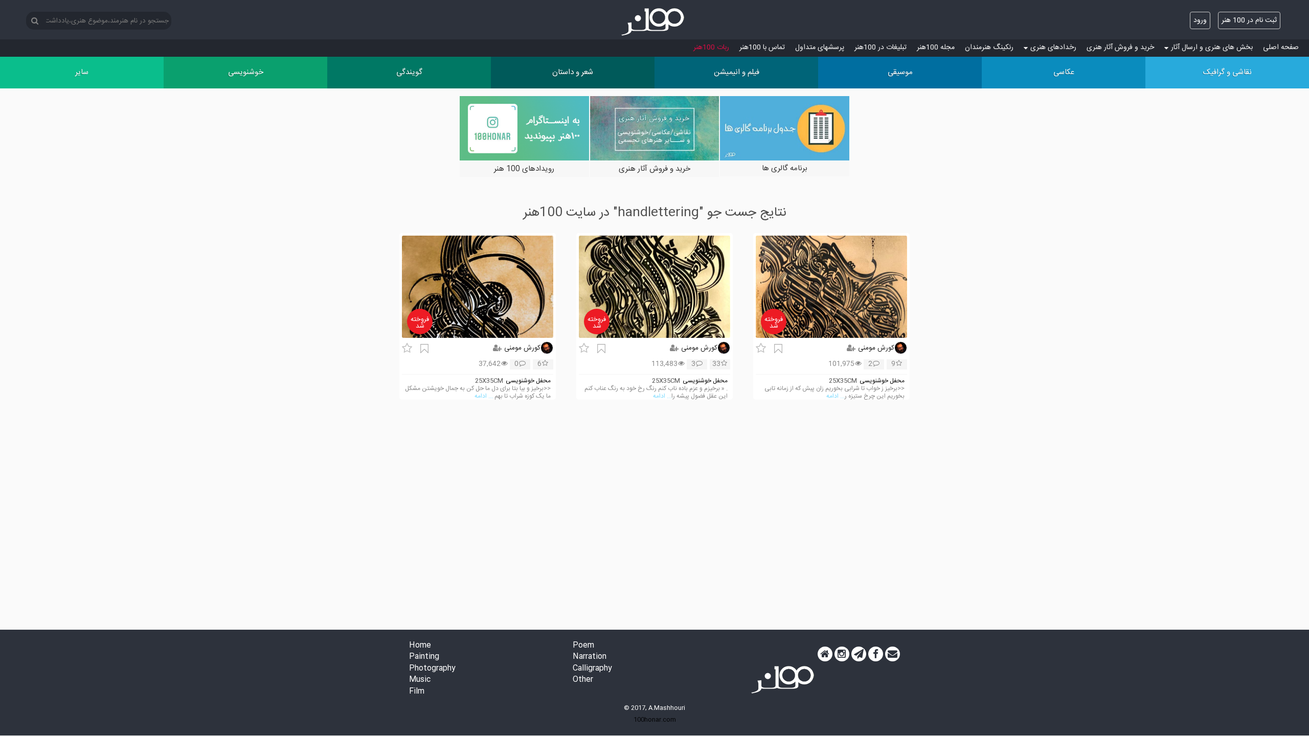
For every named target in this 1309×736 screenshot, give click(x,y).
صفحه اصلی (1281, 47)
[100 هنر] (654, 22)
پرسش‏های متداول (819, 47)
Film (416, 692)
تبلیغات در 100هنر (880, 47)
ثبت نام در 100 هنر (1249, 20)
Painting (424, 657)
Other (583, 680)
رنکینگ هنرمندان (989, 47)
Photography (432, 669)
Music (420, 680)
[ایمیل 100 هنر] (892, 654)
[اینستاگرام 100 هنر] (841, 654)
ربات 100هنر (711, 47)
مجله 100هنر (936, 47)
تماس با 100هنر (762, 47)
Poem (583, 646)
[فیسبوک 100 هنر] (875, 654)
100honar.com (655, 719)
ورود (1200, 20)
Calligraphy (592, 669)
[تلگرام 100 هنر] (858, 654)
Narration (589, 657)
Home (420, 646)
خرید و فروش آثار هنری (1120, 47)
